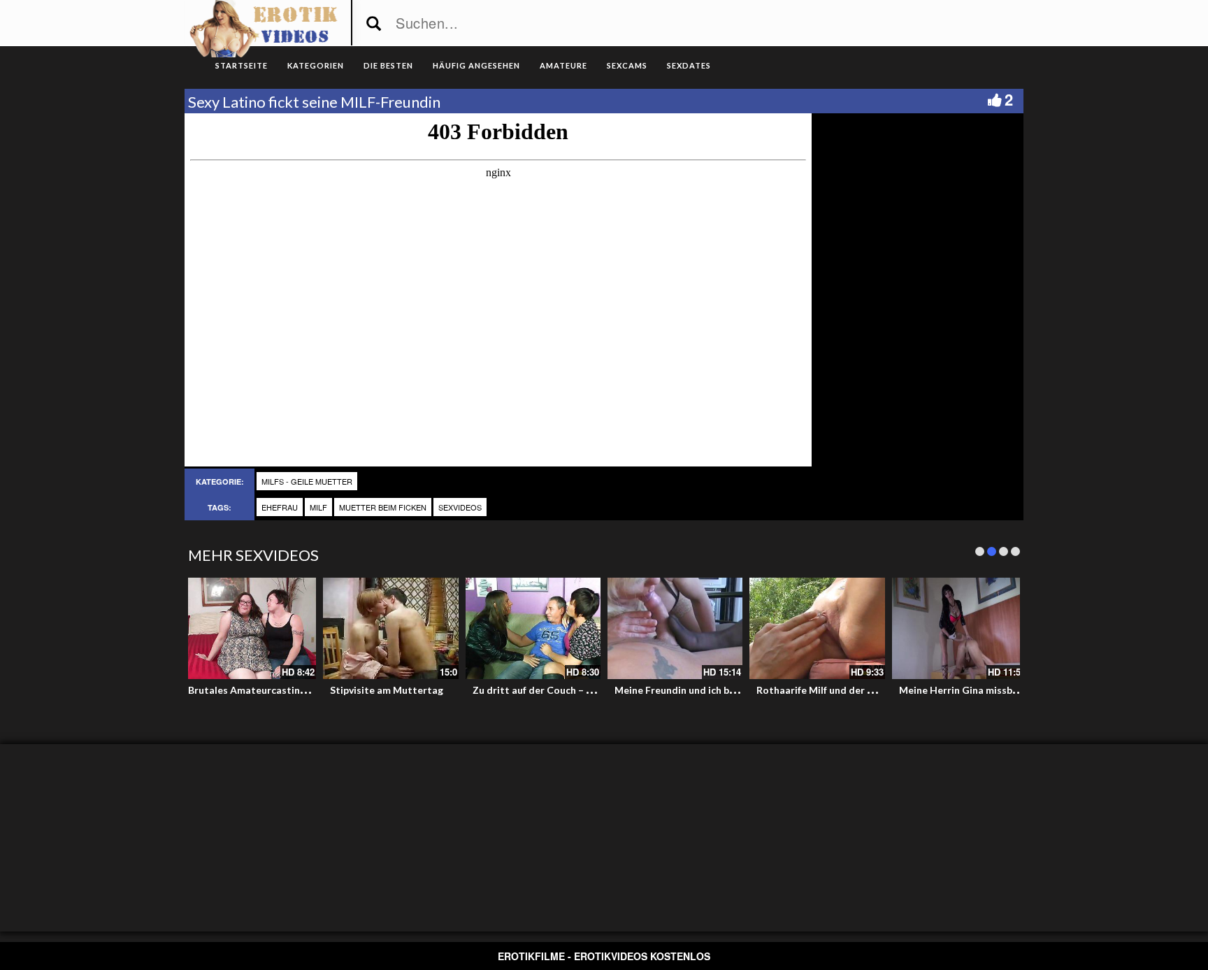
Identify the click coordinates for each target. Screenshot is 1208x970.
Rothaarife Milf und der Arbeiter (831, 690)
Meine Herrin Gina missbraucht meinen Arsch (1003, 690)
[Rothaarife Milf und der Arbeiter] (816, 628)
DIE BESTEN (388, 65)
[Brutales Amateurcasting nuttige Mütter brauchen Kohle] (248, 628)
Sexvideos (460, 507)
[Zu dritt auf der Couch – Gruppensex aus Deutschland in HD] (533, 628)
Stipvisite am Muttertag (386, 690)
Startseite (241, 65)
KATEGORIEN (315, 65)
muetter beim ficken (382, 507)
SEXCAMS (627, 65)
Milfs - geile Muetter (306, 481)
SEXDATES (689, 65)
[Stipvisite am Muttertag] (390, 628)
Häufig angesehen (476, 65)
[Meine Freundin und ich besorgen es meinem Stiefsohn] (674, 628)
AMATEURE (563, 65)
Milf (318, 507)
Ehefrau (279, 507)
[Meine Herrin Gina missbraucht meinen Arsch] (959, 628)
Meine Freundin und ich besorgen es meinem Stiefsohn (739, 690)
